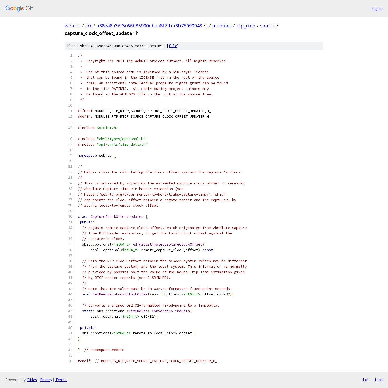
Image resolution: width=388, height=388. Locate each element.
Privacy (46, 379)
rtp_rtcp (245, 25)
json (378, 379)
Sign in (377, 8)
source (267, 25)
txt (366, 379)
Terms (61, 379)
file (173, 46)
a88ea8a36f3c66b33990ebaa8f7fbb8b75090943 (149, 25)
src (88, 25)
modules (222, 25)
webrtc (73, 25)
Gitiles (32, 379)
